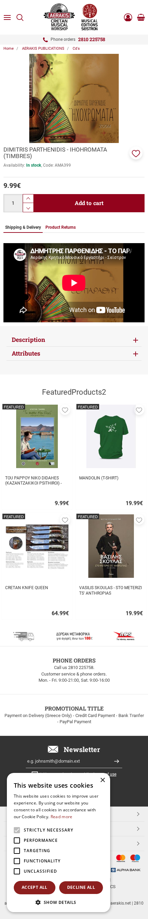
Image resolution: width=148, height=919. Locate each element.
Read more (62, 817)
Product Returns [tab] (60, 227)
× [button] (102, 780)
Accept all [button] (34, 887)
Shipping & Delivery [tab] (23, 227)
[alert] (58, 842)
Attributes (26, 353)
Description (28, 340)
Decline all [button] (81, 887)
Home (8, 48)
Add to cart (89, 202)
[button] (135, 152)
